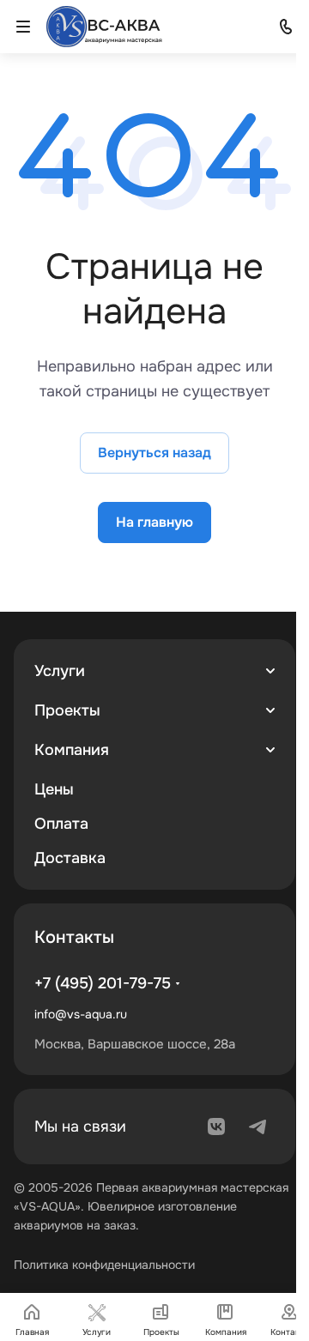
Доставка (70, 858)
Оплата (61, 823)
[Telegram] (257, 1126)
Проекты (67, 710)
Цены (54, 789)
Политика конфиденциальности (104, 1264)
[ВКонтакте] (216, 1126)
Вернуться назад (154, 453)
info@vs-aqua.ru (80, 1014)
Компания (71, 749)
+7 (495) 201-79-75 (102, 983)
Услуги (59, 670)
